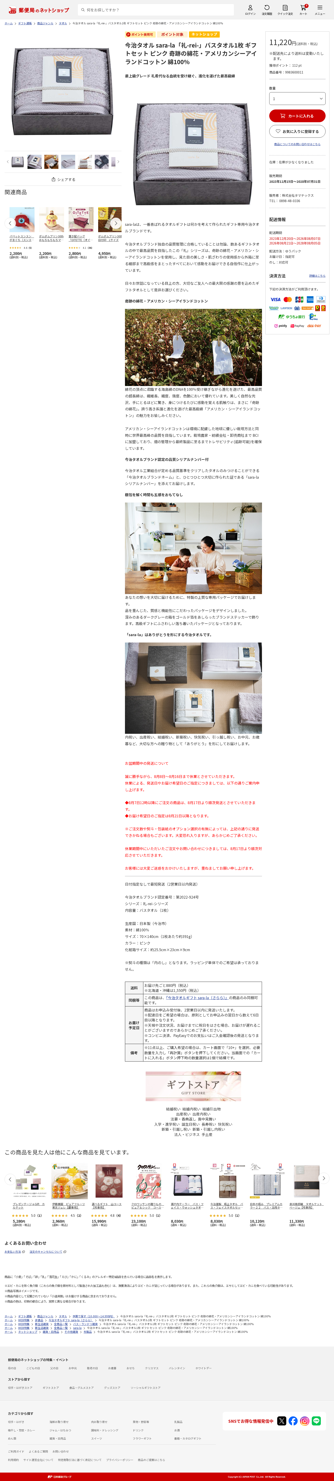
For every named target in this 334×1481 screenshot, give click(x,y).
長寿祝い (209, 1124)
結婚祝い (173, 1109)
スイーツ (96, 1438)
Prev (8, 161)
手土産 (207, 1134)
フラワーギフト (142, 1438)
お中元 (73, 1368)
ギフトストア (51, 1388)
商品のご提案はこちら (151, 1460)
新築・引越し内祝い (208, 1129)
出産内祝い (201, 1114)
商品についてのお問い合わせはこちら (297, 144)
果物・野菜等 (141, 1422)
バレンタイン (177, 1368)
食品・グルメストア (81, 1388)
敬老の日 (92, 1368)
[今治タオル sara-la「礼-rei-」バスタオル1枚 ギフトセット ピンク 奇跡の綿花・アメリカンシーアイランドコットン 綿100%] (18, 162)
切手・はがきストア (20, 1388)
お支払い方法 (13, 1251)
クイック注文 (285, 13)
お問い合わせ (60, 1451)
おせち (131, 1368)
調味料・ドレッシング (104, 1430)
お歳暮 (112, 1368)
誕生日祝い (191, 1124)
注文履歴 (267, 13)
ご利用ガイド (16, 1451)
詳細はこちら (317, 275)
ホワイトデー (203, 1368)
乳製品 (178, 1422)
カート (303, 13)
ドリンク (138, 1430)
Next (117, 161)
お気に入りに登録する (301, 131)
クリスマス (152, 1368)
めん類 (12, 1438)
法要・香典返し (183, 1119)
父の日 (54, 1368)
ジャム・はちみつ (60, 1430)
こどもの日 (33, 1368)
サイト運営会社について (38, 1460)
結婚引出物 (211, 1109)
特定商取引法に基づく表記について (80, 1460)
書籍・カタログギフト (188, 1438)
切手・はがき (16, 1422)
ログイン (250, 13)
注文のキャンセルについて (46, 1251)
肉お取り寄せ (99, 1422)
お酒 (177, 1430)
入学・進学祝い (167, 1124)
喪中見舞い (207, 1119)
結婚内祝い (191, 1109)
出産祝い (183, 1114)
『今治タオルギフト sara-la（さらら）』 (197, 997)
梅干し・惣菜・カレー (21, 1430)
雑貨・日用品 (58, 1438)
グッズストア (112, 1388)
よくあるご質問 (38, 1451)
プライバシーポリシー (119, 1460)
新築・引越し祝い (176, 1129)
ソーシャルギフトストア (146, 1388)
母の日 (12, 1368)
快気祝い (225, 1124)
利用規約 (13, 1460)
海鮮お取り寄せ (59, 1422)
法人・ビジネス (187, 1134)
